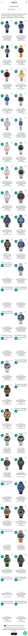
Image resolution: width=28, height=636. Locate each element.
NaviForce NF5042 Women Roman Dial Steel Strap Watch (21, 110)
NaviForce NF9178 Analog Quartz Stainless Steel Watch (21, 523)
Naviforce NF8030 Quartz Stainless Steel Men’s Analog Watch (21, 280)
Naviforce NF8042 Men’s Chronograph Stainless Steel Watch (7, 304)
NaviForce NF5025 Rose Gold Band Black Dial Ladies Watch (7, 86)
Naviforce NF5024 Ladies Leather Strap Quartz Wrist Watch (21, 62)
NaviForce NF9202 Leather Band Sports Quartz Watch (7, 547)
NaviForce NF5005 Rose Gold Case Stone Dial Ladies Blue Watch (7, 38)
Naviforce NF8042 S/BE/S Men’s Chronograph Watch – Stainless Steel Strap (21, 329)
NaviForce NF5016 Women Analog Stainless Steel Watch (7, 62)
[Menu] (2, 2)
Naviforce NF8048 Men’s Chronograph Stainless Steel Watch (7, 377)
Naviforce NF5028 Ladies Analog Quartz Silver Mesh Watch (7, 110)
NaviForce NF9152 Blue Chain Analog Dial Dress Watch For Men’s (21, 498)
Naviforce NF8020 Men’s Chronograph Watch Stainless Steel (21, 232)
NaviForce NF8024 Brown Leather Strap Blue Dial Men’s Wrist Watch (7, 280)
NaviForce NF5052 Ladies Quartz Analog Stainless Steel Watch (7, 159)
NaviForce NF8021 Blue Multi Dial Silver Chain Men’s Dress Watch (20, 256)
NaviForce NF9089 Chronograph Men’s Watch (21, 474)
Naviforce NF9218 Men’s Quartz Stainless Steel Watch (21, 619)
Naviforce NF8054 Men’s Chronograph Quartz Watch (7, 401)
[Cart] (26, 2)
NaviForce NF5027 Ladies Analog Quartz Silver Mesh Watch (21, 86)
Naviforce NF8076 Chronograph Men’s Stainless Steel (7, 450)
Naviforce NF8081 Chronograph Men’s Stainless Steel (7, 474)
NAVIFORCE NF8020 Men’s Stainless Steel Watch (7, 256)
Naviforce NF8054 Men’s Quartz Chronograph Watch (21, 401)
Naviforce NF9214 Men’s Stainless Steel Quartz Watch (7, 619)
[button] (25, 633)
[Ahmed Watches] (14, 2)
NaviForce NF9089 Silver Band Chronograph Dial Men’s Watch (7, 498)
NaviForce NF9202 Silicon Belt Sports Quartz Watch (7, 571)
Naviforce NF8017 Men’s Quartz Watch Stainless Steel (7, 232)
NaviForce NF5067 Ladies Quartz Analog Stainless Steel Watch (21, 183)
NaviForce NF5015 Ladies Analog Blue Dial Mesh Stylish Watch (21, 38)
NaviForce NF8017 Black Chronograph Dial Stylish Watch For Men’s (21, 207)
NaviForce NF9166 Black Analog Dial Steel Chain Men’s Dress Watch (7, 523)
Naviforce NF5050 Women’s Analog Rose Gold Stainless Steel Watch (21, 135)
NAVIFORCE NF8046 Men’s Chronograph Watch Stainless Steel (7, 353)
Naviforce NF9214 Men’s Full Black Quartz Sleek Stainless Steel (21, 594)
